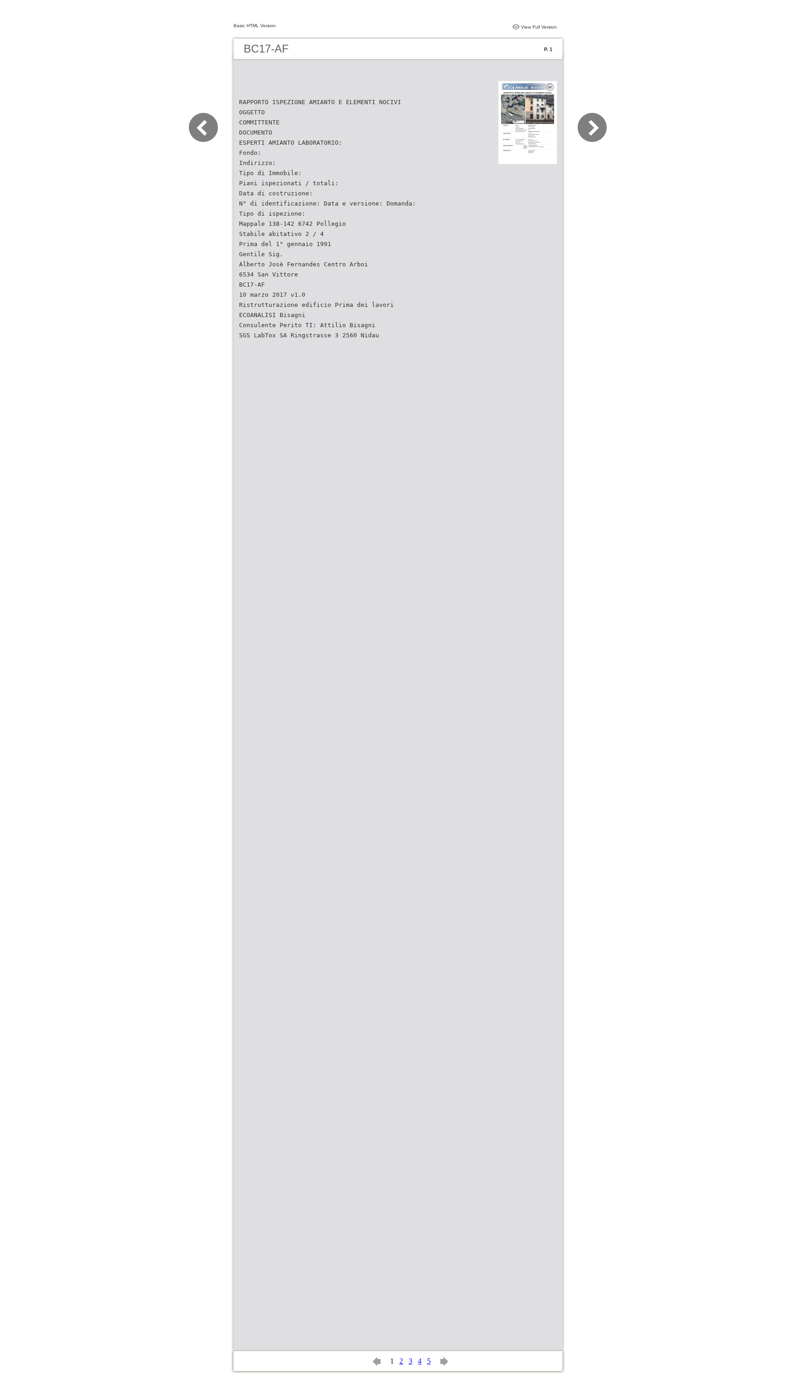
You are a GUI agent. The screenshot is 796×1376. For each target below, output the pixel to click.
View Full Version (539, 26)
